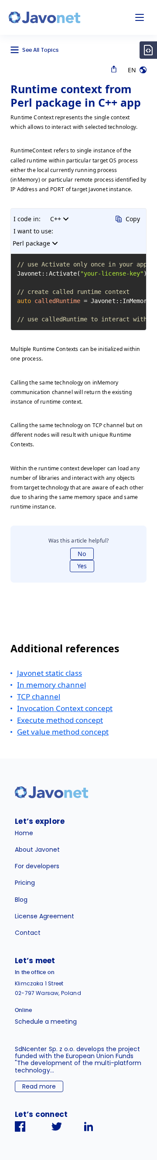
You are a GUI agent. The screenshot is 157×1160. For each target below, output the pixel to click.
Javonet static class (49, 673)
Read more (39, 1086)
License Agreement (44, 916)
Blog (21, 899)
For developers (37, 866)
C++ (55, 219)
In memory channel (51, 685)
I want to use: (33, 231)
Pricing (25, 882)
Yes (82, 566)
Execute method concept (60, 720)
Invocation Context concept (65, 708)
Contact (28, 932)
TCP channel (38, 696)
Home (24, 833)
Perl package (31, 243)
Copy (133, 219)
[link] (44, 17)
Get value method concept (63, 732)
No (82, 554)
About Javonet (37, 849)
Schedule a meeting (46, 1021)
